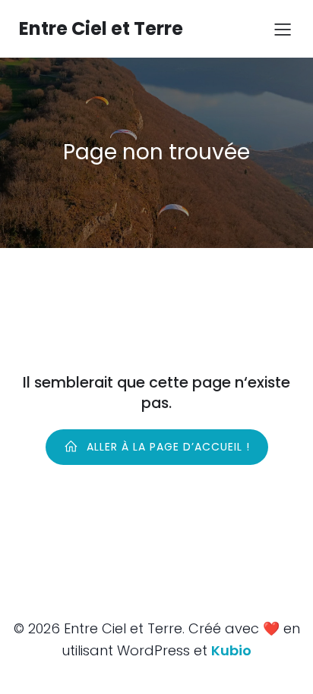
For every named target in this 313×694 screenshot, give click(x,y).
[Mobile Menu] (282, 28)
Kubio (231, 650)
